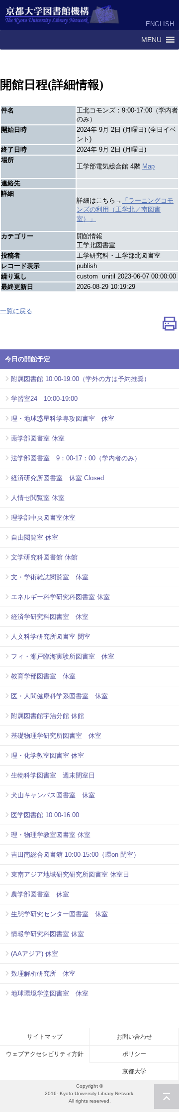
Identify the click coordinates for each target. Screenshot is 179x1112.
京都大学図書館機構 (62, 15)
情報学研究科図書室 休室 (47, 934)
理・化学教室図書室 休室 (47, 755)
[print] (169, 326)
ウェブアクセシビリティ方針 (45, 1054)
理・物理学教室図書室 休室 (50, 834)
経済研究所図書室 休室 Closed (57, 478)
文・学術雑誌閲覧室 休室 (50, 577)
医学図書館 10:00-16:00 (45, 815)
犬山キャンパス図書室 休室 (53, 795)
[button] (151, 40)
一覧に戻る (16, 311)
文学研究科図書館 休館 (44, 557)
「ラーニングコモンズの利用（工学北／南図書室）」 (125, 210)
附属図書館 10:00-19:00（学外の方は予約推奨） (80, 379)
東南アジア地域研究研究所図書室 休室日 (70, 874)
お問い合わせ (134, 1036)
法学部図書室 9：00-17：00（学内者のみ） (76, 458)
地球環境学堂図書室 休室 (50, 993)
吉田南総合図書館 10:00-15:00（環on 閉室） (75, 854)
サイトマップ (45, 1036)
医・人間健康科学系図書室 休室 (59, 696)
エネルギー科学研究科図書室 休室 (60, 597)
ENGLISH (160, 24)
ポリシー (134, 1054)
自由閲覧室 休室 (34, 537)
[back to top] (166, 1096)
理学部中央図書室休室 (43, 517)
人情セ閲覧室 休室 (38, 497)
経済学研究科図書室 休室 (50, 616)
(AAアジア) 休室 (34, 953)
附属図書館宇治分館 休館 (47, 716)
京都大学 (134, 1071)
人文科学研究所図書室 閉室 (50, 636)
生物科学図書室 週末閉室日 (53, 775)
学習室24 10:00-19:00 (44, 398)
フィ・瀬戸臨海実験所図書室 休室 (62, 656)
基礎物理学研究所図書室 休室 (56, 735)
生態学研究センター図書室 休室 (59, 914)
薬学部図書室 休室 (38, 438)
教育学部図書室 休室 (43, 676)
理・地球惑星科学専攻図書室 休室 (62, 418)
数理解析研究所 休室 (43, 973)
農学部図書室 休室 (40, 894)
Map (148, 166)
